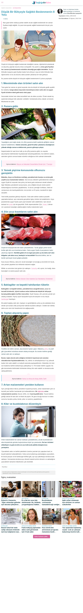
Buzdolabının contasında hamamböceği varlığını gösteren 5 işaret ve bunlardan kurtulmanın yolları (51, 502)
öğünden (41, 391)
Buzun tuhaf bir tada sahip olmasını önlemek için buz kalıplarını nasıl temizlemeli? (10, 530)
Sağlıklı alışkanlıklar (6, 8)
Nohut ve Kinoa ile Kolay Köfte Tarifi (34, 379)
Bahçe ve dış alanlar (68, 498)
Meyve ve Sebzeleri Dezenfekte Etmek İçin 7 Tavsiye (34, 164)
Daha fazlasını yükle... (41, 536)
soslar (11, 204)
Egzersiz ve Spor (47, 526)
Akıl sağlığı (4, 498)
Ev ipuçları (45, 498)
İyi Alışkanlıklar (17, 8)
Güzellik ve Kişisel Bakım (29, 526)
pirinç (46, 349)
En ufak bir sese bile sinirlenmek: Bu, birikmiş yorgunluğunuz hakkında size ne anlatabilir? (31, 502)
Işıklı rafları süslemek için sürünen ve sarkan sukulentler (71, 502)
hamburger (5, 299)
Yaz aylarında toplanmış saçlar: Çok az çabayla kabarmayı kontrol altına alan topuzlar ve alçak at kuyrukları (72, 530)
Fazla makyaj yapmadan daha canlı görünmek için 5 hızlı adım (31, 530)
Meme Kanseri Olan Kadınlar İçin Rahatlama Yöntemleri (34, 279)
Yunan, (45, 204)
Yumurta (34, 268)
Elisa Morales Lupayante (74, 13)
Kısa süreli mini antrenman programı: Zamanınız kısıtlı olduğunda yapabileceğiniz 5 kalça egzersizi (51, 530)
